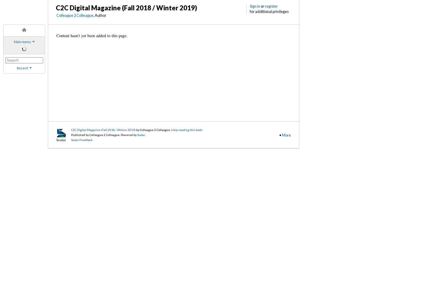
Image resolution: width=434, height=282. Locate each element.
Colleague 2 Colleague (74, 15)
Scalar (141, 135)
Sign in (255, 6)
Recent (22, 68)
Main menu (22, 42)
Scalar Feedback (82, 140)
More (286, 135)
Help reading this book (186, 130)
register (271, 6)
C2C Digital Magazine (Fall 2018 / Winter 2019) (103, 130)
